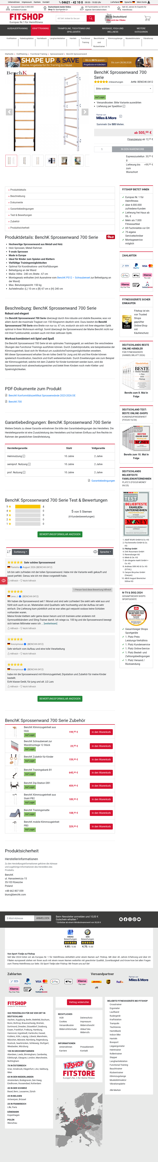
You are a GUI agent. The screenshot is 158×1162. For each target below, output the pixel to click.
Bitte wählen (103, 88)
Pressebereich (87, 1047)
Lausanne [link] (24, 1091)
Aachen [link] (11, 1019)
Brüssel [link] (22, 1099)
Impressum (27, 2)
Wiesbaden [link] (12, 1046)
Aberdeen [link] (12, 1054)
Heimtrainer (115, 1050)
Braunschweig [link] (28, 1023)
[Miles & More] (139, 978)
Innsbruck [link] (18, 1069)
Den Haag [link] (37, 1080)
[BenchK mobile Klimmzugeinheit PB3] (15, 826)
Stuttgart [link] (44, 1043)
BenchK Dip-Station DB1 (37, 783)
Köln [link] (18, 1036)
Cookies (63, 1021)
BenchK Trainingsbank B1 (38, 769)
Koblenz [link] (11, 1036)
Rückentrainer (116, 1072)
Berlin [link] (28, 1019)
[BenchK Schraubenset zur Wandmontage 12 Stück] (15, 745)
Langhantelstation (118, 1061)
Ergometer (115, 1008)
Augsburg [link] (20, 1019)
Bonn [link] (9, 1023)
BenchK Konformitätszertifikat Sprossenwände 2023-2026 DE (42, 395)
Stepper (113, 1057)
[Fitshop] (26, 18)
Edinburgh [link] (12, 1057)
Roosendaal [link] (24, 1083)
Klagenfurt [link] (28, 1069)
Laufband (114, 1012)
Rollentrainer (116, 1053)
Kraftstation (115, 1019)
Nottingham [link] (13, 1061)
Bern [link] (16, 1091)
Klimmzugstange (118, 1076)
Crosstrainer (116, 1004)
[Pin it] (110, 236)
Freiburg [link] (28, 1029)
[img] (120, 116)
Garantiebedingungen (22, 208)
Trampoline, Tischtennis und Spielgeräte (74, 30)
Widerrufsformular (68, 1029)
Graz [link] (9, 1069)
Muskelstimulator (118, 1080)
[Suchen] (91, 18)
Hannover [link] (12, 1033)
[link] (125, 266)
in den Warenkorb (132, 149)
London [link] (31, 1057)
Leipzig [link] (24, 1036)
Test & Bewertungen (21, 215)
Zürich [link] (32, 1091)
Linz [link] (37, 1069)
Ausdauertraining (17, 28)
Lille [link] (9, 1107)
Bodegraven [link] (25, 1080)
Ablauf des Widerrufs (85, 1031)
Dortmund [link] (12, 1026)
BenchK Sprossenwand (76, 54)
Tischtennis (115, 1027)
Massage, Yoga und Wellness (112, 30)
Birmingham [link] (30, 1054)
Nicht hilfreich (29, 580)
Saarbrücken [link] (22, 1043)
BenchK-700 (15, 401)
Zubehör (14, 221)
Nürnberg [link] (30, 1040)
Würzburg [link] (23, 1046)
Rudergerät (115, 1016)
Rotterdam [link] (36, 1083)
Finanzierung (134, 139)
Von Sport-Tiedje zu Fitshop (21, 954)
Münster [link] (21, 1040)
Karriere (37, 2)
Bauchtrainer (116, 1068)
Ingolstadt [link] (22, 1033)
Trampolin (114, 1023)
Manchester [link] (41, 1057)
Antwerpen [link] (12, 1099)
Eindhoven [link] (12, 1083)
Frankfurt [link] (18, 1029)
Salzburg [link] (44, 1069)
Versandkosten (66, 1025)
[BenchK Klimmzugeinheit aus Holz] (15, 731)
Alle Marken (115, 1090)
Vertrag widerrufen (79, 1002)
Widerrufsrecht (87, 1025)
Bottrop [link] (17, 1023)
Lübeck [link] (32, 1036)
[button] (11, 161)
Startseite (9, 54)
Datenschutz (86, 1017)
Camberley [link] (42, 1054)
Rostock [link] (11, 1043)
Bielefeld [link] (36, 1019)
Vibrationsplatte (117, 1084)
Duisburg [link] (42, 1026)
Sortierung (19, 551)
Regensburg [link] (42, 1040)
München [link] (11, 1040)
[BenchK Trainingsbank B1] (15, 772)
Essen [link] (10, 1029)
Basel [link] (10, 1091)
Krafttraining (40, 28)
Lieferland (114, 2)
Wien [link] (9, 1072)
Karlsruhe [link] (33, 1033)
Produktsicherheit (19, 227)
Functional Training (38, 54)
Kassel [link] (42, 1033)
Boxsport (114, 1042)
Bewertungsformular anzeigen (60, 534)
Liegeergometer (117, 1046)
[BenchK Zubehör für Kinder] (15, 759)
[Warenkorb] (148, 18)
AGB (61, 1017)
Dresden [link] (22, 1026)
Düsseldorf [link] (32, 1026)
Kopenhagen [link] (13, 1115)
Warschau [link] (12, 1123)
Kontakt (46, 2)
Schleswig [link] (34, 1043)
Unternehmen (14, 2)
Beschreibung (17, 196)
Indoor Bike (115, 1034)
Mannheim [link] (42, 1036)
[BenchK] (16, 72)
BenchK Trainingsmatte (36, 810)
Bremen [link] (40, 1023)
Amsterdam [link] (13, 1080)
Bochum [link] (45, 1019)
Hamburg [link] (37, 1029)
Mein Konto (142, 2)
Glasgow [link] (22, 1057)
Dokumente (16, 202)
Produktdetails (18, 189)
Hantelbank (115, 1031)
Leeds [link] (20, 1054)
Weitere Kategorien (141, 30)
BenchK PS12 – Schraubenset (73, 277)
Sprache (128, 2)
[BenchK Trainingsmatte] (15, 812)
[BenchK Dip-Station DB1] (15, 785)
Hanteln (113, 1038)
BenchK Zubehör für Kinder (38, 756)
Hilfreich (14, 580)
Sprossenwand (56, 54)
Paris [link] (14, 1107)
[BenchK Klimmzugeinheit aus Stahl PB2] (15, 799)
